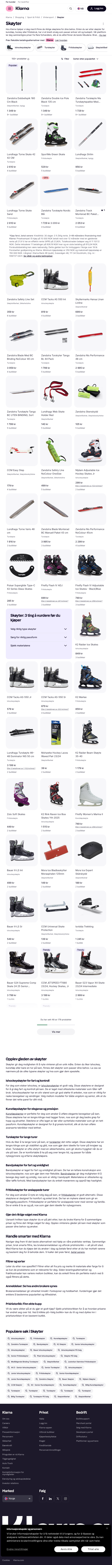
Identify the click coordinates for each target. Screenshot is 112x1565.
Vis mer (102, 35)
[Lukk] (107, 1528)
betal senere (78, 1252)
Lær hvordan (61, 40)
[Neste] (102, 48)
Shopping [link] (19, 17)
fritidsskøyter (68, 1194)
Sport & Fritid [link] (33, 17)
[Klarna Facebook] (42, 1498)
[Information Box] (28, 59)
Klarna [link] (9, 17)
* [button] (89, 486)
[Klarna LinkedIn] (50, 1498)
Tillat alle (93, 1549)
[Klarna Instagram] (65, 1498)
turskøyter (55, 1141)
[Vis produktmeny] (103, 24)
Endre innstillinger (17, 1549)
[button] (80, 8)
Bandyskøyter (68, 1173)
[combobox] (85, 59)
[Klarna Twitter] (57, 1498)
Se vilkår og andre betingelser (37, 256)
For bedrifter (23, 2)
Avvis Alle (66, 1549)
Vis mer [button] (56, 1031)
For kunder (11, 2)
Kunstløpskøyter (15, 1113)
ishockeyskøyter (50, 1085)
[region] (56, 1540)
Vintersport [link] (48, 17)
